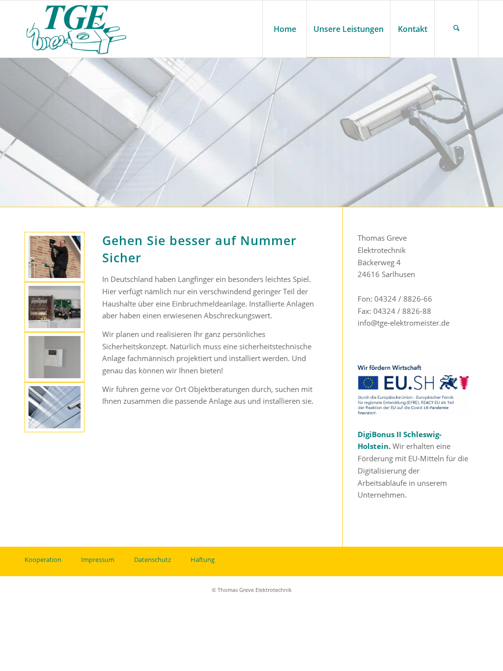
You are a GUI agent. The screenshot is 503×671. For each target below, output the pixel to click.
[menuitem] (284, 28)
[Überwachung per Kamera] (54, 407)
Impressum (97, 559)
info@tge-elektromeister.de (403, 323)
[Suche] (456, 28)
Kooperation (43, 559)
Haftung (203, 559)
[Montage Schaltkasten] (54, 307)
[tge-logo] (77, 28)
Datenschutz (152, 559)
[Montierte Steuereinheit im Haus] (54, 357)
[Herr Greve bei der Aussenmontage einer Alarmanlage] (54, 257)
